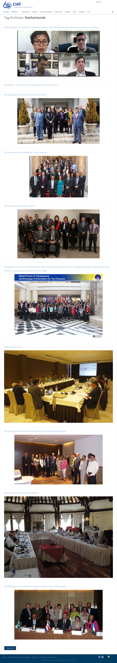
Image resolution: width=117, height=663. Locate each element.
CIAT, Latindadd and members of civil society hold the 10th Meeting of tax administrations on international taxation (51, 27)
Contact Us (35, 657)
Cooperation (58, 12)
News (74, 12)
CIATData (67, 12)
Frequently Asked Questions (48, 657)
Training (34, 12)
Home (7, 12)
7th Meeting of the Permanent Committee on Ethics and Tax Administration (35, 431)
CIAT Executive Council (13, 347)
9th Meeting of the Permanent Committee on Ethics (25, 95)
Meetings (14, 12)
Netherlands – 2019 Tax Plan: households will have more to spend (31, 85)
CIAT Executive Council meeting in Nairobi (21, 493)
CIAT (88, 12)
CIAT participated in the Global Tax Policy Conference (26, 152)
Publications (25, 12)
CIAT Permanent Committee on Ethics (19, 206)
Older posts (10, 648)
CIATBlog (81, 12)
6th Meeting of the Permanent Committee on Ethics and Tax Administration (35, 586)
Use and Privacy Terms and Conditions (19, 657)
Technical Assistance (45, 12)
